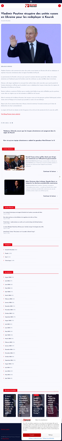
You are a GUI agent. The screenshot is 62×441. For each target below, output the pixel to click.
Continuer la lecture (49, 171)
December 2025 (9, 306)
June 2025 (7, 327)
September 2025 (9, 317)
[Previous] (55, 390)
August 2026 (8, 277)
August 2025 (8, 320)
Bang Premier (5, 438)
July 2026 (7, 280)
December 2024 (9, 349)
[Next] (57, 390)
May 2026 (7, 288)
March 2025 (8, 338)
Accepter (32, 435)
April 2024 (7, 378)
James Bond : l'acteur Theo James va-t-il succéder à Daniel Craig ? (19, 231)
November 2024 (9, 353)
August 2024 (8, 363)
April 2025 (7, 335)
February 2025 (8, 342)
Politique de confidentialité (48, 438)
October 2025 (8, 313)
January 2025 (8, 345)
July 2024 (7, 367)
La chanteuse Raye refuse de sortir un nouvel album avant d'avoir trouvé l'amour (52, 402)
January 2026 (8, 302)
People (6, 253)
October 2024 (8, 356)
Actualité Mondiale (5, 20)
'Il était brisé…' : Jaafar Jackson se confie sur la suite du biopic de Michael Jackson (23, 222)
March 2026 (8, 295)
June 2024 (7, 371)
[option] (9, 405)
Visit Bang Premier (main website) (10, 114)
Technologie (8, 260)
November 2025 (9, 309)
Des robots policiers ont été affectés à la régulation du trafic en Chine (20, 217)
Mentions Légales (5, 429)
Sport (6, 257)
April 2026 (7, 291)
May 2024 (7, 374)
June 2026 (7, 284)
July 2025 (7, 324)
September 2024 (9, 360)
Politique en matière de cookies (35, 438)
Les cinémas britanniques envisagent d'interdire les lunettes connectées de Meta (22, 212)
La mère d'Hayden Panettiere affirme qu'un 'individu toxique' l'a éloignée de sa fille (23, 226)
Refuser (51, 435)
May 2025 (7, 331)
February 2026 (8, 298)
